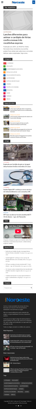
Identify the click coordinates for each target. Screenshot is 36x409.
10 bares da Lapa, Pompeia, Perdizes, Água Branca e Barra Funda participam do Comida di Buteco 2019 (21, 370)
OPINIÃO (21, 389)
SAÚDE (27, 391)
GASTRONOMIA (7, 32)
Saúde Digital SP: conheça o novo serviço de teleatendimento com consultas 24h (17, 191)
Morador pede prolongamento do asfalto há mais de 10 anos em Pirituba (21, 136)
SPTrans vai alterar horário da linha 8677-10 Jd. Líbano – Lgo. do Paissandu (17, 216)
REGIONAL (5, 212)
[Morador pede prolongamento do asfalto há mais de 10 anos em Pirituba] (6, 135)
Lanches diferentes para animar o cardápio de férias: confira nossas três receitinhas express (17, 38)
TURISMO (6, 394)
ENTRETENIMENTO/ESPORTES (12, 383)
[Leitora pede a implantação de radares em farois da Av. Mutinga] (6, 116)
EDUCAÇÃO (15, 380)
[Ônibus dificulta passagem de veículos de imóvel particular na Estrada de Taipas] (6, 129)
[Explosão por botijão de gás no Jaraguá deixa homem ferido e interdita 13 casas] (18, 152)
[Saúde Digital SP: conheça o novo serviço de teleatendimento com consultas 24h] (18, 177)
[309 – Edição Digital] (6, 364)
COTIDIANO (6, 162)
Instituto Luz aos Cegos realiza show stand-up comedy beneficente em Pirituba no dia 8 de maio (21, 359)
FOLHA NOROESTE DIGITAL (11, 386)
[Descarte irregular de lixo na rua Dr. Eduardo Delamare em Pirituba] (6, 123)
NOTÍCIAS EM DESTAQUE (10, 389)
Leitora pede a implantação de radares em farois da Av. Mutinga (21, 117)
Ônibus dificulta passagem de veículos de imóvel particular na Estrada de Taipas (21, 130)
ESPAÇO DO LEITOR (15, 107)
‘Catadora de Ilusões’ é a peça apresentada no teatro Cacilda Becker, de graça (18, 276)
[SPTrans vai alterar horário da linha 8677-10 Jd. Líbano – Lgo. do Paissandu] (18, 202)
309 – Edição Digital (15, 363)
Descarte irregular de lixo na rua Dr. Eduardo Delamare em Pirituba (19, 123)
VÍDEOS (13, 394)
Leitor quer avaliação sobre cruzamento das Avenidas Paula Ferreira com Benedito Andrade (21, 110)
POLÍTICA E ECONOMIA (10, 391)
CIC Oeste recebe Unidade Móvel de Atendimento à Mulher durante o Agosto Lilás (19, 270)
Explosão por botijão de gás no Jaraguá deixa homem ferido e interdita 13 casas (17, 165)
